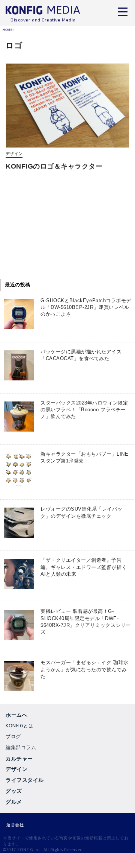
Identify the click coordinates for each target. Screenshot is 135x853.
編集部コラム (21, 747)
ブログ (13, 736)
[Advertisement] (67, 228)
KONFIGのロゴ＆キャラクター (54, 166)
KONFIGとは (19, 725)
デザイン (14, 154)
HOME (7, 30)
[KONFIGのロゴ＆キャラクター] (67, 105)
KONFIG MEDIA (43, 11)
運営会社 (15, 825)
